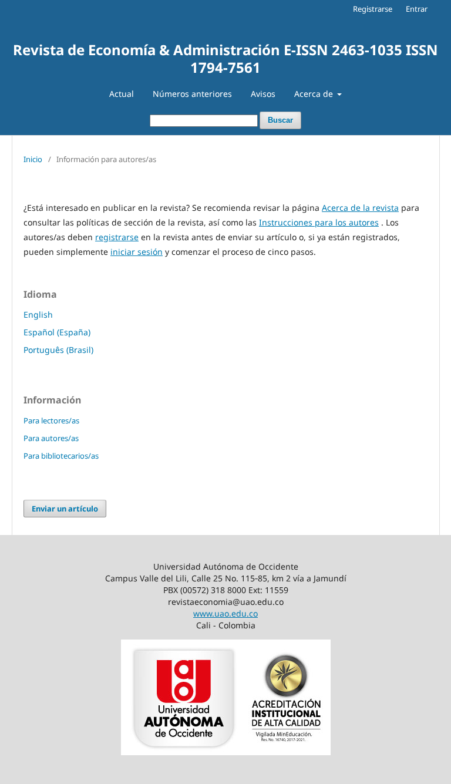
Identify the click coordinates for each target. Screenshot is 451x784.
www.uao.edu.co (225, 613)
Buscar (280, 120)
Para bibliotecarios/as (61, 455)
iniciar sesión (136, 251)
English (38, 314)
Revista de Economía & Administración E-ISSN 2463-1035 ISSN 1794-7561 (225, 58)
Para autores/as (51, 438)
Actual (121, 93)
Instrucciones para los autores (319, 222)
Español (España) (56, 332)
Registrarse (372, 9)
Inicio (32, 159)
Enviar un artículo (65, 508)
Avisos (263, 93)
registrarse (117, 237)
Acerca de (314, 93)
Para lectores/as (51, 420)
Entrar (417, 9)
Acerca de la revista (360, 207)
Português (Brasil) (58, 349)
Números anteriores (192, 93)
